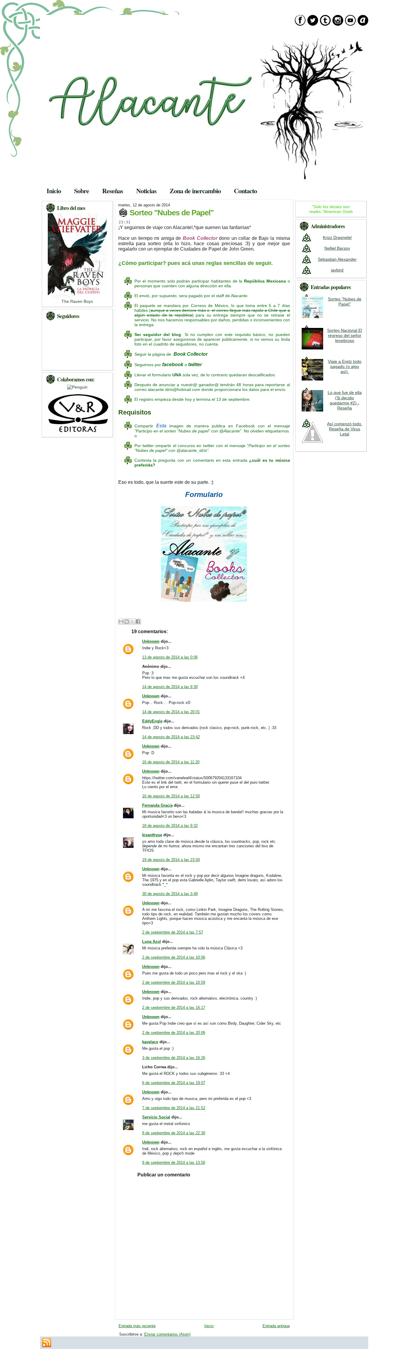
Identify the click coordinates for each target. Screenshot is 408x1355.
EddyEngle (152, 721)
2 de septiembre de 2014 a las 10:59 (173, 982)
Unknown (150, 641)
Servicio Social (156, 1117)
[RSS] (46, 1343)
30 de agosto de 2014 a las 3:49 (170, 893)
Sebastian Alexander (337, 259)
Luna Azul (151, 941)
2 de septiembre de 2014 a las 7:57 (172, 932)
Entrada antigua (276, 1326)
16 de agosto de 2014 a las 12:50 (171, 796)
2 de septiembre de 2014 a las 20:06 (173, 1032)
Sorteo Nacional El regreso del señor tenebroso (344, 335)
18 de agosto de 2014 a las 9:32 (170, 825)
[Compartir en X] (132, 621)
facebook (172, 364)
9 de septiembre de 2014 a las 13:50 (173, 1162)
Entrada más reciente (137, 1326)
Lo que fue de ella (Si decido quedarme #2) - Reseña (345, 400)
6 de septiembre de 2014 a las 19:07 (173, 1083)
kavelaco (150, 1042)
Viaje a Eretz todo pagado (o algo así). (344, 366)
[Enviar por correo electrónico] (121, 621)
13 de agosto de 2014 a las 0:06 (170, 657)
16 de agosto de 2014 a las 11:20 (171, 762)
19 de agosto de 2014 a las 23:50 (171, 859)
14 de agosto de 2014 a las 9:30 (170, 687)
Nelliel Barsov (337, 248)
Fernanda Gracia (157, 805)
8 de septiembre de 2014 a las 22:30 (173, 1133)
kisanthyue (152, 835)
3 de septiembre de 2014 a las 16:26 (173, 1057)
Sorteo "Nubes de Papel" (172, 212)
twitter (195, 364)
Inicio (209, 1326)
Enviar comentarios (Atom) (167, 1334)
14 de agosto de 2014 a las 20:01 (171, 712)
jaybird (337, 270)
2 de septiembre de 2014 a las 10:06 (173, 957)
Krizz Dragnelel (337, 237)
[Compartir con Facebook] (138, 621)
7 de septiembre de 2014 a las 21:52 (173, 1108)
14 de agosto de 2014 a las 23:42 (171, 737)
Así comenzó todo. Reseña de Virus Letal (344, 429)
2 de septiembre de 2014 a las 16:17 (173, 1007)
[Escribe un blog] (127, 621)
